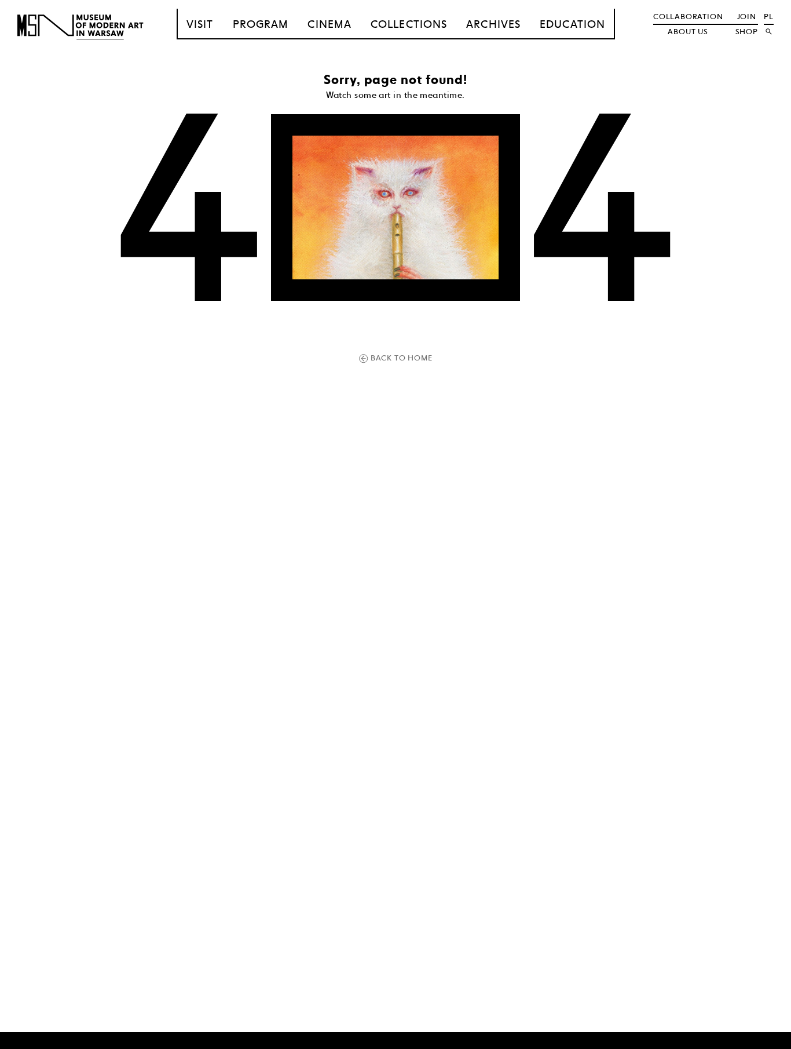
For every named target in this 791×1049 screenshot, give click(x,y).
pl (769, 16)
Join (746, 16)
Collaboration (688, 16)
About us (688, 31)
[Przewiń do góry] (763, 1038)
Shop (746, 31)
